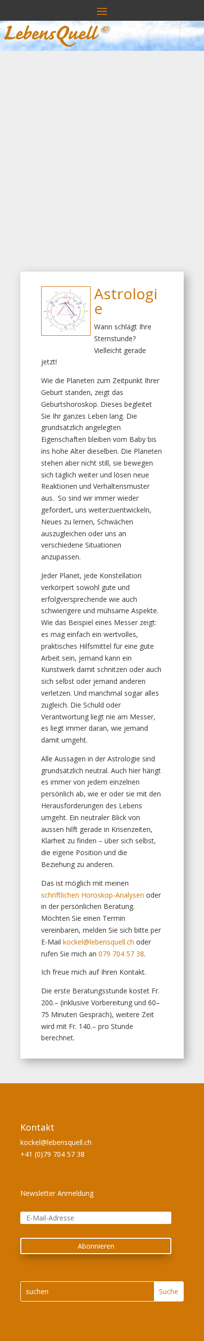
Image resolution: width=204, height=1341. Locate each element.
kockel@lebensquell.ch (98, 942)
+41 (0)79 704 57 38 (52, 1154)
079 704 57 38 (121, 953)
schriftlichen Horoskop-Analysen (92, 895)
